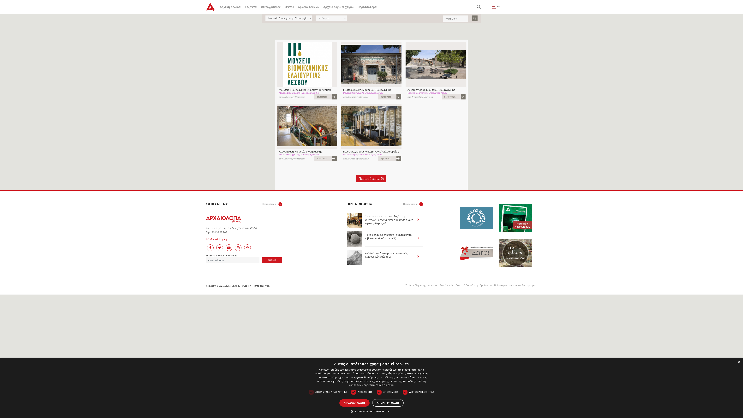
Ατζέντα (251, 7)
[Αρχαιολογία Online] (210, 7)
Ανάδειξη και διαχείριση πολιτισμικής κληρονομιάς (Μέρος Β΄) (386, 255)
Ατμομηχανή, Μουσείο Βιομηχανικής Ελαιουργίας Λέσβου (300, 151)
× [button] (738, 362)
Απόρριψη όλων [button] (388, 402)
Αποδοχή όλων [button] (354, 402)
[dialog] (371, 388)
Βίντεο (289, 7)
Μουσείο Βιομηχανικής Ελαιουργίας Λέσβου (305, 90)
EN (498, 6)
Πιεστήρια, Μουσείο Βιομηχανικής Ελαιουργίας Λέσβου (371, 151)
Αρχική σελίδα (230, 7)
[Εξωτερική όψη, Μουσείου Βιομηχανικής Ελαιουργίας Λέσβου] (371, 64)
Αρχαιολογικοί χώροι (338, 7)
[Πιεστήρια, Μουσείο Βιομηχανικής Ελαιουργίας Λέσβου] (371, 126)
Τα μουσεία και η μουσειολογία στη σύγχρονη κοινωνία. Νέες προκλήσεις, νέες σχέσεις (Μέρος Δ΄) (389, 220)
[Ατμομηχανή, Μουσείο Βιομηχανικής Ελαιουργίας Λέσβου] (307, 126)
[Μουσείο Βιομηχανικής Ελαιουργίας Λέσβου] (307, 64)
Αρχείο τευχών (308, 7)
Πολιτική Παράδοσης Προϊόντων (474, 285)
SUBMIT (272, 260)
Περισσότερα (367, 7)
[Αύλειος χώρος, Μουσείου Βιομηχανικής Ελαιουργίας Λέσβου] (436, 64)
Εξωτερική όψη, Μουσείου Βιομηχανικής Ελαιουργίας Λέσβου (367, 90)
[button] (371, 411)
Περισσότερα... (370, 178)
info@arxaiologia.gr (217, 239)
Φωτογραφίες (271, 7)
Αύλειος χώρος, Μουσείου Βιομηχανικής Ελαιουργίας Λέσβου (431, 90)
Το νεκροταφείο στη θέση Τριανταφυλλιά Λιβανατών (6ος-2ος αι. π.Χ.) (388, 236)
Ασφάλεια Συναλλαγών (440, 285)
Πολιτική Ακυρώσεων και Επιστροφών (515, 285)
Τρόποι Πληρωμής (416, 285)
